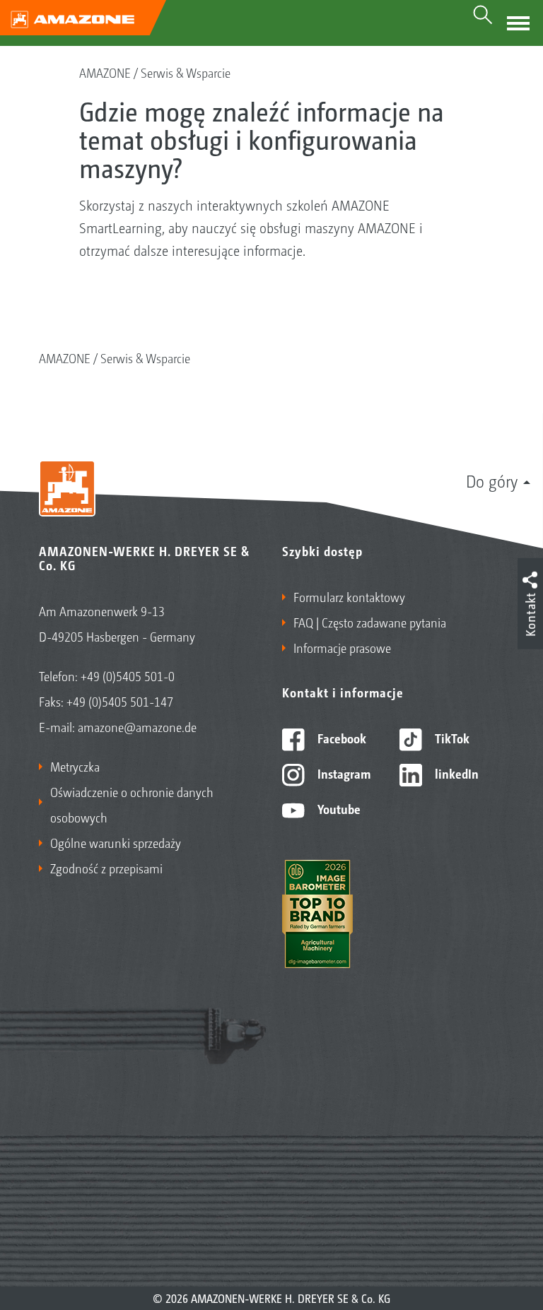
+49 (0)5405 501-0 (128, 675)
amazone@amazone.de (137, 726)
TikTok (450, 737)
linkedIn (455, 773)
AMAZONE (105, 72)
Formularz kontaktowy (349, 596)
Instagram (342, 773)
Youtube (338, 808)
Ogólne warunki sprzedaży (115, 842)
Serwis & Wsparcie (185, 72)
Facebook (340, 737)
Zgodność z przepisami (106, 867)
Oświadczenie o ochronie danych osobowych (132, 804)
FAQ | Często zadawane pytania (369, 621)
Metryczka (75, 766)
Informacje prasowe (342, 647)
